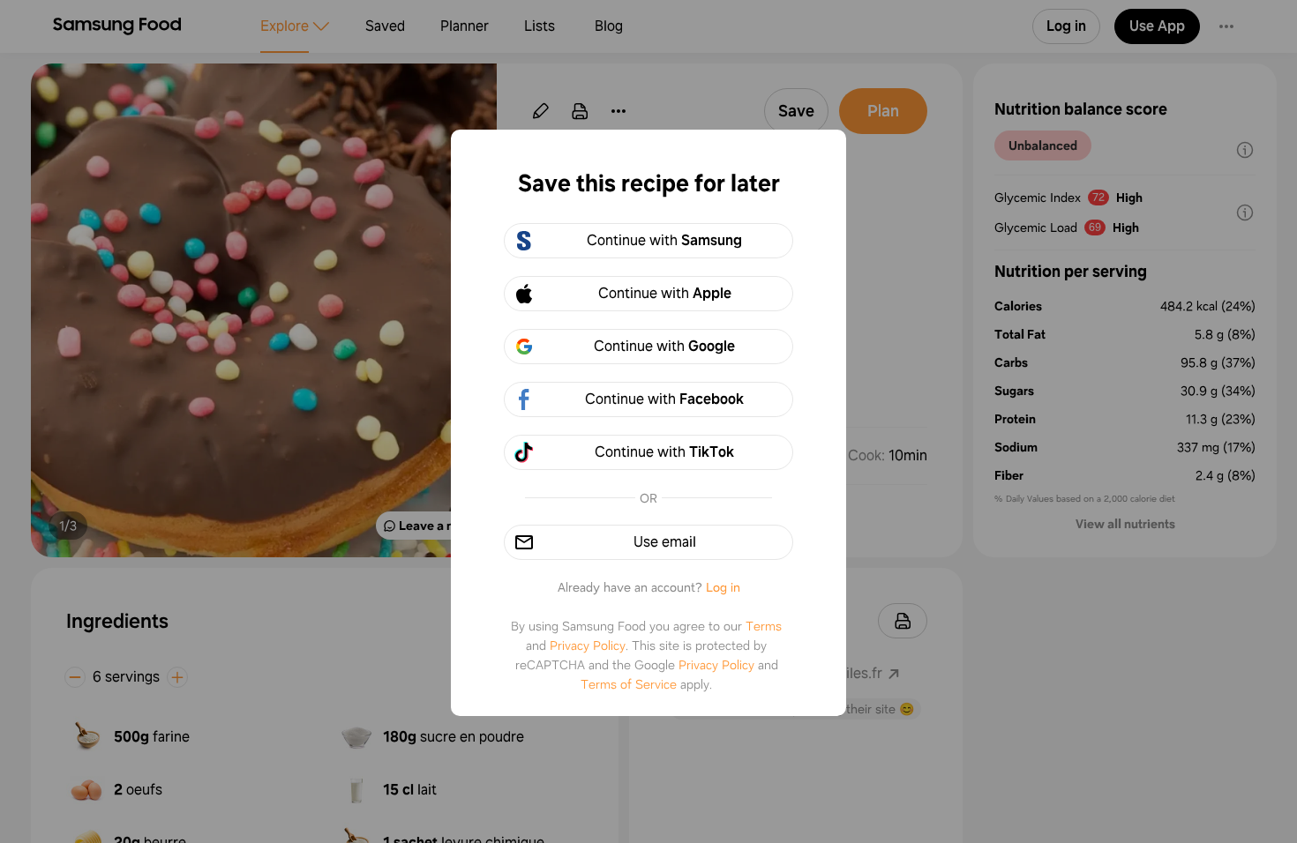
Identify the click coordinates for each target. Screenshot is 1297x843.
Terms (764, 626)
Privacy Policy (588, 645)
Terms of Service (629, 684)
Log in (723, 587)
